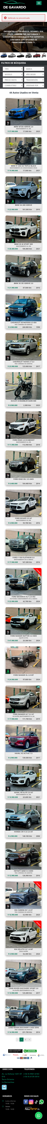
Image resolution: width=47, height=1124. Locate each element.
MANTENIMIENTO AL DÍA (23, 129)
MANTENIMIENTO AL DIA (23, 246)
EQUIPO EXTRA (23, 638)
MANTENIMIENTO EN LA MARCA (23, 559)
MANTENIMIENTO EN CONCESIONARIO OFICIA (23, 168)
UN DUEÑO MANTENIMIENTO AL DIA (23, 716)
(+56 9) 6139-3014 (31, 1076)
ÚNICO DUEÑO (23, 951)
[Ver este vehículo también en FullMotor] (33, 1108)
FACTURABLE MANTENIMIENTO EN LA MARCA (23, 599)
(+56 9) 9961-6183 (31, 1074)
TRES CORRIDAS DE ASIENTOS (23, 324)
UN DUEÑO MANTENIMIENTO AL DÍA (23, 990)
